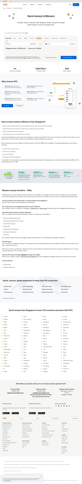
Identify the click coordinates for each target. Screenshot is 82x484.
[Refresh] (4, 32)
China (5, 341)
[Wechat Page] (64, 406)
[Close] (41, 477)
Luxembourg (26, 366)
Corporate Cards (6, 428)
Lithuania (26, 363)
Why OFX (32, 4)
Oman (44, 341)
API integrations (45, 442)
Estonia (5, 360)
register (24, 58)
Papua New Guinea (47, 346)
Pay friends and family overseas (48, 430)
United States (66, 363)
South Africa (66, 324)
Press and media (45, 444)
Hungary (25, 335)
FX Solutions (5, 430)
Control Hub (5, 438)
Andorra (5, 316)
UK (63, 357)
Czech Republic (7, 349)
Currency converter (26, 426)
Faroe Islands (7, 366)
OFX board (64, 448)
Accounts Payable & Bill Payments (9, 442)
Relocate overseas (45, 432)
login (23, 128)
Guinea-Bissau (27, 330)
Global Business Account (7, 424)
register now (34, 208)
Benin (5, 330)
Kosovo (25, 355)
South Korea (66, 327)
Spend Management (7, 440)
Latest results (64, 438)
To (45, 40)
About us (63, 424)
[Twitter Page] (61, 406)
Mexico (45, 319)
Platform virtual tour (26, 424)
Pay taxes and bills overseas (47, 434)
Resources (40, 4)
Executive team (65, 450)
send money (43, 208)
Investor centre (65, 436)
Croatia (5, 344)
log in (29, 58)
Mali (24, 371)
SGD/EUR (23, 254)
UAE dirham (8, 286)
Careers (63, 452)
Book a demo (75, 418)
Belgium (5, 327)
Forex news (24, 444)
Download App (5, 450)
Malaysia (25, 368)
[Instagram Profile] (69, 406)
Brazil (5, 333)
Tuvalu (64, 355)
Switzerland (65, 338)
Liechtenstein (26, 360)
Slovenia (65, 319)
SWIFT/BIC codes (25, 436)
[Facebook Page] (56, 406)
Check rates (48, 4)
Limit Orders (5, 434)
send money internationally (28, 256)
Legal (63, 426)
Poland (44, 355)
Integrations (5, 446)
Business (5, 1)
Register (75, 4)
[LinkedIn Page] (59, 406)
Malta (44, 316)
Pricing (4, 448)
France (25, 316)
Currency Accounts (6, 436)
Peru (44, 349)
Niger (44, 335)
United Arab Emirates (68, 360)
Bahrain (5, 324)
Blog (23, 446)
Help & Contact (56, 418)
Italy (24, 349)
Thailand (65, 344)
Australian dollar (28, 286)
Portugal (45, 357)
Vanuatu (65, 366)
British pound (27, 289)
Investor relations (65, 442)
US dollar (64, 292)
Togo (64, 346)
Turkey (64, 352)
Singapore (45, 371)
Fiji (4, 368)
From (7, 40)
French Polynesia (27, 319)
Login (21, 418)
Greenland (26, 327)
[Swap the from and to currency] (41, 44)
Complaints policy (65, 428)
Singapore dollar (66, 286)
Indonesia (26, 341)
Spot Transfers (5, 432)
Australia (6, 319)
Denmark (6, 355)
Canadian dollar (47, 286)
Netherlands (46, 327)
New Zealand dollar (47, 292)
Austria (5, 322)
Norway (45, 338)
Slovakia (65, 316)
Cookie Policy (8, 480)
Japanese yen (8, 292)
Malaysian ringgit (28, 292)
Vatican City (65, 368)
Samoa (44, 360)
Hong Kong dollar (47, 289)
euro (6, 289)
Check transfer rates (46, 424)
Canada (5, 338)
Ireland (25, 344)
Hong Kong (26, 333)
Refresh (26, 32)
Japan (25, 352)
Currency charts (25, 434)
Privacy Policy (64, 430)
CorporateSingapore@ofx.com (41, 396)
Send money (9, 8)
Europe (5, 363)
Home (4, 8)
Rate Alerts (24, 432)
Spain (64, 330)
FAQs (38, 418)
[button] (15, 38)
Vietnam (65, 371)
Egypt (5, 357)
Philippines (45, 352)
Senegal (45, 368)
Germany (26, 322)
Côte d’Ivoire (7, 352)
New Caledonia (46, 330)
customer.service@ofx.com (15, 393)
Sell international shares (46, 436)
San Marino (45, 363)
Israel (25, 346)
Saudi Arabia (46, 366)
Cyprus (5, 346)
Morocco (45, 324)
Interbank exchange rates (27, 428)
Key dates (64, 440)
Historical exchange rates (27, 430)
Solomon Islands (67, 322)
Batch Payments (6, 444)
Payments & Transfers (7, 426)
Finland (5, 371)
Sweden (65, 335)
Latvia (25, 357)
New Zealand (46, 333)
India (25, 338)
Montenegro (46, 322)
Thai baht (64, 289)
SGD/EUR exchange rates (9, 267)
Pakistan (45, 344)
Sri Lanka (65, 333)
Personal (10, 1)
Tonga (64, 349)
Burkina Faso (7, 335)
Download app (45, 428)
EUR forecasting (7, 264)
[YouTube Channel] (67, 406)
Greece (25, 324)
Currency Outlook (25, 442)
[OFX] (5, 5)
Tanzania (65, 341)
